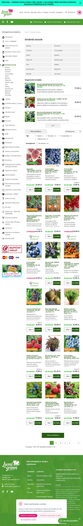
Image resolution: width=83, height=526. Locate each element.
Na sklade (44, 143)
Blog (28, 488)
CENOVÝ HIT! (42, 139)
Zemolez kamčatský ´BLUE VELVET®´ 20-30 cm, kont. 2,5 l (34, 403)
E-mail (58, 485)
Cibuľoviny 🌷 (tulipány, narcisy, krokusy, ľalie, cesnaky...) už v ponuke (27, 2)
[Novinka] (34, 157)
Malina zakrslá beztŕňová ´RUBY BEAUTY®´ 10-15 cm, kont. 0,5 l (71, 311)
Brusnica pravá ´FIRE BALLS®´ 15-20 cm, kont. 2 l (52, 357)
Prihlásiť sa (71, 12)
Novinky (27, 12)
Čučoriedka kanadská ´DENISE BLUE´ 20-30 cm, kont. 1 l (51, 171)
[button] (79, 519)
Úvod (26, 32)
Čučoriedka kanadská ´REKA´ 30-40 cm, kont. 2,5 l (71, 357)
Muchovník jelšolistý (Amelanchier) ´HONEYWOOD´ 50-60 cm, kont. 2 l (50, 85)
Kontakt (30, 492)
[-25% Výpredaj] (34, 203)
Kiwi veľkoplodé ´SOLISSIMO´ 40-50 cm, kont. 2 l (52, 310)
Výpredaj (34, 12)
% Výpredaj (66, 136)
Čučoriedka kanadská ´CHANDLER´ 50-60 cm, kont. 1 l (33, 264)
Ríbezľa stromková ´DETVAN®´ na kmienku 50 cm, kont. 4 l (71, 218)
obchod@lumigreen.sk (12, 486)
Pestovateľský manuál (44, 497)
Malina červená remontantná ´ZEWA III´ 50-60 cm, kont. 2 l (34, 358)
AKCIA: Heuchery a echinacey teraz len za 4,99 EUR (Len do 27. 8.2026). (50, 3)
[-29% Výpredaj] (71, 157)
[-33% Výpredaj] (53, 390)
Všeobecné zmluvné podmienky (44, 485)
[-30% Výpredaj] (71, 250)
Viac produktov (53, 435)
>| (78, 443)
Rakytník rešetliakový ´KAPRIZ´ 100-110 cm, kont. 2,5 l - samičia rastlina (71, 265)
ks (31, 190)
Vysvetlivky (40, 480)
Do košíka (38, 189)
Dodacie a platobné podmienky (44, 491)
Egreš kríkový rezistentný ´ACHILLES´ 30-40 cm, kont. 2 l (70, 404)
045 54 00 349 (9, 484)
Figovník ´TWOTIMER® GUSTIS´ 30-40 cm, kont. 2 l (34, 170)
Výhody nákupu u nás (44, 476)
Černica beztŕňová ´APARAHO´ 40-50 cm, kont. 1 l (33, 310)
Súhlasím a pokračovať (28, 515)
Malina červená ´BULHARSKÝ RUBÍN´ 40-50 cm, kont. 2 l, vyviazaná (52, 404)
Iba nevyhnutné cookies (28, 520)
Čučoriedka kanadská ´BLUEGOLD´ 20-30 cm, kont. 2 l (71, 171)
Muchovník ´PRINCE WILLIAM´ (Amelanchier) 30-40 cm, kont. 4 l (52, 264)
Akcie (21, 12)
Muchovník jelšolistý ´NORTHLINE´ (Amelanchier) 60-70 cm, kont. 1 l (49, 113)
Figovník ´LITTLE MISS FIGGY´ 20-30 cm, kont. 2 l (52, 217)
